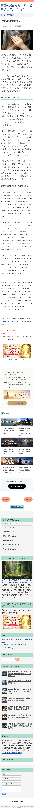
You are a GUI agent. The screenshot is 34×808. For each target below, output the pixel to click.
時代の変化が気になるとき (10, 549)
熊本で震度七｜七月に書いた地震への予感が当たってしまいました (19, 674)
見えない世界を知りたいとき (11, 544)
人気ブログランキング (17, 359)
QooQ (19, 807)
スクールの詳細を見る (17, 403)
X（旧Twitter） (8, 648)
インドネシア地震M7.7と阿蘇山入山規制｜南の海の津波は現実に (20, 726)
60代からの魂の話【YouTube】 (14, 645)
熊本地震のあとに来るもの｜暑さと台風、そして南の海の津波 (19, 691)
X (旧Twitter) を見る (17, 486)
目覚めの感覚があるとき (9, 536)
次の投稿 (5, 499)
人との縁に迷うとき (8, 531)
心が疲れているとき (8, 527)
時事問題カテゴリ (17, 507)
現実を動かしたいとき (9, 540)
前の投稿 (28, 499)
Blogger (21, 801)
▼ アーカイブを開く (7, 763)
